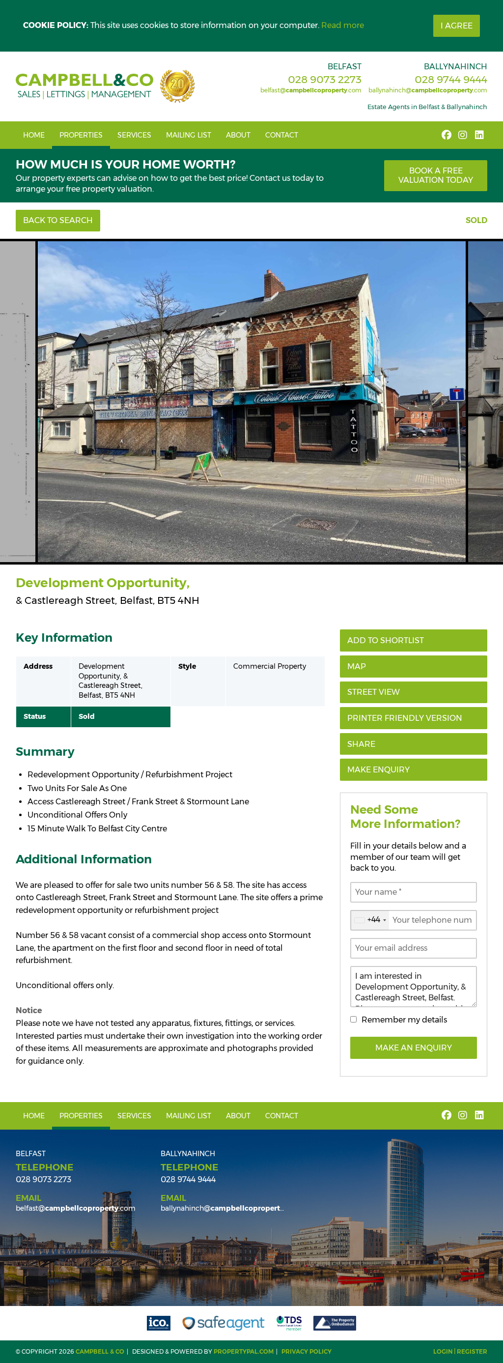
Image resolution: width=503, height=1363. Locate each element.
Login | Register (460, 1351)
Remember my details (404, 1019)
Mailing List (188, 135)
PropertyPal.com (244, 1351)
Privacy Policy (306, 1351)
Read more (342, 25)
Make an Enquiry (413, 1047)
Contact (281, 135)
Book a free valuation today (435, 175)
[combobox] (370, 920)
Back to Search (58, 220)
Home (34, 135)
